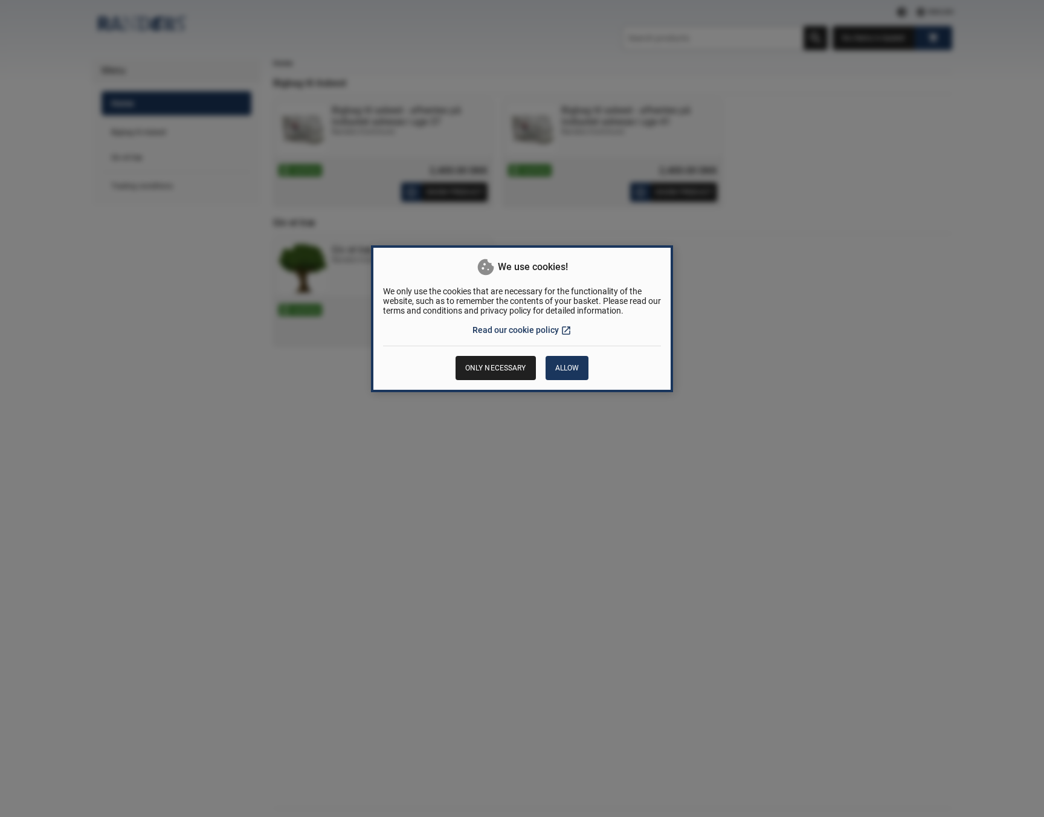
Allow (567, 368)
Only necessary (495, 368)
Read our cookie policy (522, 330)
